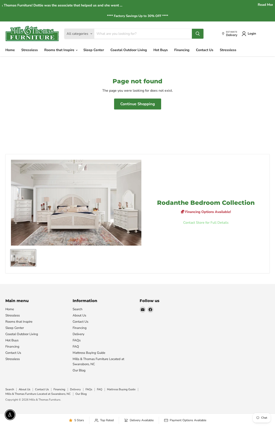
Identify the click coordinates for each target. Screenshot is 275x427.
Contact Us (204, 50)
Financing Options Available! (207, 212)
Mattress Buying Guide (89, 353)
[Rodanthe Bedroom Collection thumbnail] (23, 257)
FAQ (76, 346)
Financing (181, 50)
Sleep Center (93, 50)
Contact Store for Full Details (206, 223)
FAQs (77, 340)
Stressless (29, 50)
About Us (79, 315)
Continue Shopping (137, 103)
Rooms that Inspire (59, 50)
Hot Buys (160, 50)
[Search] (197, 34)
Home (10, 50)
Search (77, 309)
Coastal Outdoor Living (128, 50)
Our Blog (79, 370)
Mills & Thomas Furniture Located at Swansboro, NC (38, 394)
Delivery (78, 334)
